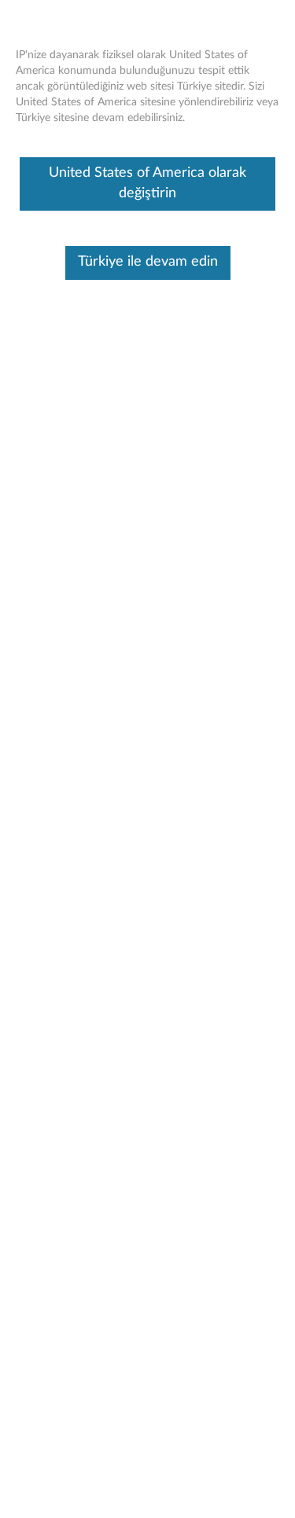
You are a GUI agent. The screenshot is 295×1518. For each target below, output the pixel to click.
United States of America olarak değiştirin (147, 183)
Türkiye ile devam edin (148, 262)
